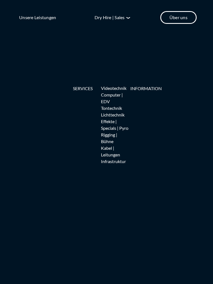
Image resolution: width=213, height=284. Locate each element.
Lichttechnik (113, 114)
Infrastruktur (113, 161)
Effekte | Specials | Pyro (114, 125)
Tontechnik (111, 108)
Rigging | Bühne (109, 138)
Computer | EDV (112, 98)
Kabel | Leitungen (110, 151)
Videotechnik (113, 88)
